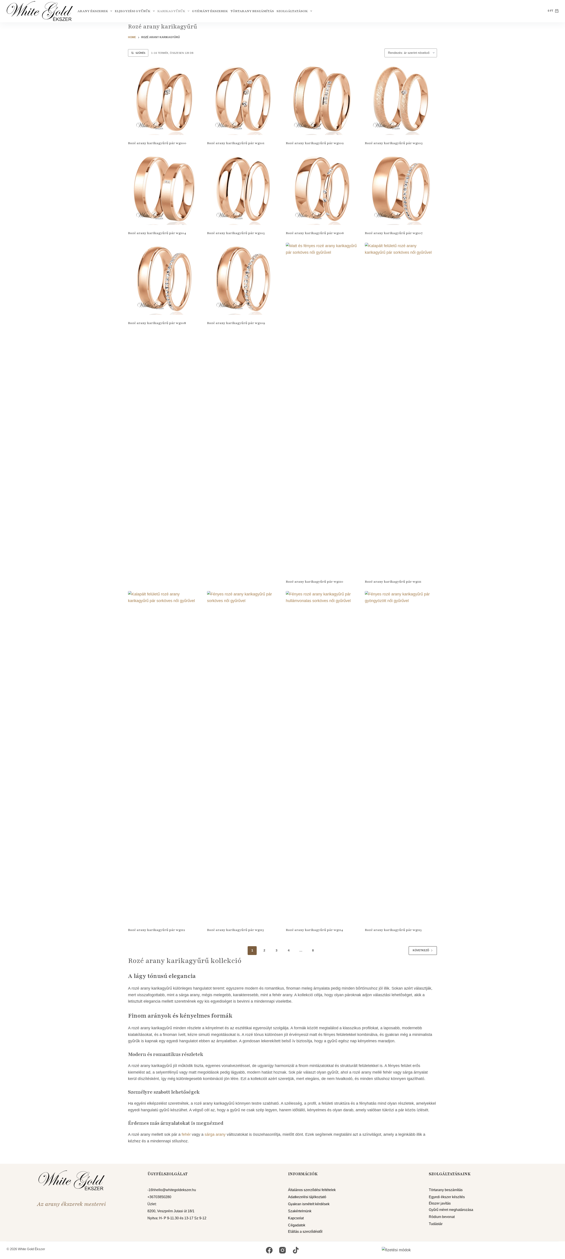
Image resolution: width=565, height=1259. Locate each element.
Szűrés (140, 53)
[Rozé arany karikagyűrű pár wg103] (401, 99)
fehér (186, 1134)
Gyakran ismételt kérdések (309, 1204)
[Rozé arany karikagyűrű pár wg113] (243, 756)
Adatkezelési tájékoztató (307, 1197)
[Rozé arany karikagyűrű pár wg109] (243, 279)
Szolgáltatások (292, 11)
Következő (421, 950)
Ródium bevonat (442, 1217)
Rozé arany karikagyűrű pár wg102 (315, 143)
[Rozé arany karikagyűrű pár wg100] (164, 99)
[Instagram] (282, 1250)
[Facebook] (269, 1250)
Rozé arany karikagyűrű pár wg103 (393, 143)
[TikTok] (295, 1250)
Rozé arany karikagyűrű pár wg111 (393, 581)
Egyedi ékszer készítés (447, 1197)
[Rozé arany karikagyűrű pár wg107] (401, 189)
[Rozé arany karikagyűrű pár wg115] (401, 756)
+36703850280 (159, 1197)
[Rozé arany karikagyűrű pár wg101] (243, 99)
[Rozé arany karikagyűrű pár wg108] (164, 279)
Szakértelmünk (299, 1211)
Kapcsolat (296, 1218)
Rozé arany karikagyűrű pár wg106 (315, 233)
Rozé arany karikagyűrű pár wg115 (393, 930)
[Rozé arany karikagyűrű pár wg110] (322, 408)
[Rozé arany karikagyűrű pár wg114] (322, 756)
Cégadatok (296, 1225)
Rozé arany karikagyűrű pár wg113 (235, 930)
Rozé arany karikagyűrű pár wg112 (156, 930)
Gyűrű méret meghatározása (451, 1210)
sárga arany (215, 1134)
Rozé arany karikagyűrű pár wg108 (157, 323)
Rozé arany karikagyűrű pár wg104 (157, 233)
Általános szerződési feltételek (312, 1190)
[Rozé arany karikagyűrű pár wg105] (243, 189)
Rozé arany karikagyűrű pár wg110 (314, 581)
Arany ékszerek (92, 11)
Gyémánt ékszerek (210, 11)
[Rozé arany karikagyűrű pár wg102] (322, 99)
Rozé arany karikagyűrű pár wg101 (235, 143)
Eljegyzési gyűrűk (132, 11)
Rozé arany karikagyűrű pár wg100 (157, 143)
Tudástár (436, 1224)
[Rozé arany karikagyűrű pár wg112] (164, 756)
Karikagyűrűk (171, 11)
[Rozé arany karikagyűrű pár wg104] (164, 189)
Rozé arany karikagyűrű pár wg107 (394, 233)
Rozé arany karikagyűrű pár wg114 (314, 930)
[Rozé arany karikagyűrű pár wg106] (322, 189)
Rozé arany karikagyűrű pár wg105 (236, 233)
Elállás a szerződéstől (305, 1231)
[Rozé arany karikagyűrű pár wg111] (401, 408)
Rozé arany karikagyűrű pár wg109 (236, 323)
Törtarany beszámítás (252, 11)
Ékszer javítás (440, 1203)
